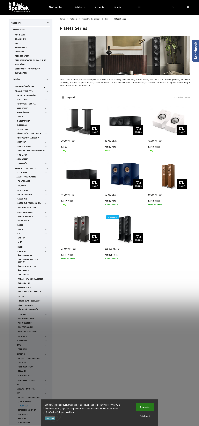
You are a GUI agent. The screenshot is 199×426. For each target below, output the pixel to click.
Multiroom (21, 125)
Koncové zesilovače (27, 331)
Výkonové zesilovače (28, 309)
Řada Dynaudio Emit (27, 266)
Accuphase (21, 172)
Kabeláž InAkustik (25, 389)
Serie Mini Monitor (27, 410)
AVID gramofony (24, 194)
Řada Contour (25, 255)
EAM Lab (20, 296)
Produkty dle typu (24, 91)
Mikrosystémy (23, 121)
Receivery (21, 142)
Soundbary (23, 414)
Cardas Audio (22, 220)
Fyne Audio (21, 336)
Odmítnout (145, 416)
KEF (18, 393)
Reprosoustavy (23, 146)
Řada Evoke (23, 270)
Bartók (21, 238)
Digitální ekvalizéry (26, 95)
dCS (18, 233)
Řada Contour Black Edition (28, 260)
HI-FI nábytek (22, 112)
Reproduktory (22, 56)
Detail (96, 142)
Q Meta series (24, 401)
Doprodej (22, 362)
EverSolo (20, 314)
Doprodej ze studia (26, 104)
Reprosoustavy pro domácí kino (30, 60)
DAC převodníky (25, 327)
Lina (20, 242)
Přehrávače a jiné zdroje (28, 133)
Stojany (22, 371)
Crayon (20, 229)
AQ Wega (22, 185)
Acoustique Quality (26, 177)
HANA (18, 345)
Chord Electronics (25, 380)
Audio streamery (26, 318)
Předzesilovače (25, 305)
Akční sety (20, 35)
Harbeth (20, 354)
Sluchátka (20, 64)
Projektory (22, 129)
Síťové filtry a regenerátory (30, 150)
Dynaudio (20, 251)
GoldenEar (21, 340)
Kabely (18, 43)
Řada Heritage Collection (30, 279)
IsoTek (19, 384)
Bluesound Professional (28, 203)
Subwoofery (21, 73)
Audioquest (22, 190)
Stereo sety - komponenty (27, 69)
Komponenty (21, 47)
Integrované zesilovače (30, 301)
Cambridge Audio (24, 216)
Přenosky (19, 51)
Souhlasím (144, 407)
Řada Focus (23, 274)
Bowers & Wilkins (24, 212)
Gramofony (20, 39)
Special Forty (24, 287)
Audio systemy (24, 323)
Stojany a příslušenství (29, 291)
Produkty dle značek (25, 168)
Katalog (16, 79)
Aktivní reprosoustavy (29, 358)
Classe (19, 225)
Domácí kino (22, 99)
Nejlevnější (72, 97)
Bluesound (21, 199)
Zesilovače (21, 163)
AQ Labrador (24, 181)
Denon (19, 247)
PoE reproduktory (27, 207)
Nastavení (50, 418)
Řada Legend (24, 283)
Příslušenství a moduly (27, 138)
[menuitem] (59, 7)
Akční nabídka (19, 29)
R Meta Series (24, 406)
